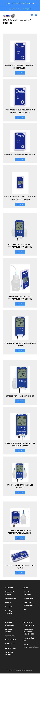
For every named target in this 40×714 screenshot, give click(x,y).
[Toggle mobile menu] (36, 15)
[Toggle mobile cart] (32, 15)
